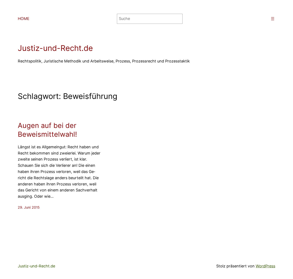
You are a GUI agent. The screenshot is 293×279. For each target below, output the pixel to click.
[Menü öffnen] (272, 18)
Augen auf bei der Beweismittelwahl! (47, 130)
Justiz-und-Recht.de (55, 48)
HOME (23, 18)
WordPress (265, 266)
